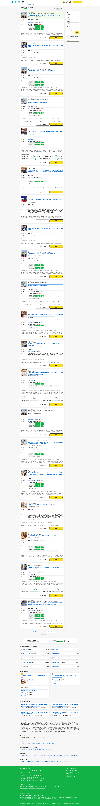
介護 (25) (53, 743)
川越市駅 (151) (66, 755)
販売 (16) (38, 743)
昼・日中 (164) (38, 749)
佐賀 (29, 780)
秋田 (36, 775)
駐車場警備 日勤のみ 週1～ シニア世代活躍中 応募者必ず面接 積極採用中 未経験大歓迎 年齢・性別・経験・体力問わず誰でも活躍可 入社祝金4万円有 (45, 603)
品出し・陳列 (25, 649)
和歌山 (38, 773)
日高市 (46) (71, 761)
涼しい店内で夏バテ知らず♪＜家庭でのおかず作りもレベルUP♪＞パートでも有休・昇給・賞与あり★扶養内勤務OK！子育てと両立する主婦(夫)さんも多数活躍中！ (45, 473)
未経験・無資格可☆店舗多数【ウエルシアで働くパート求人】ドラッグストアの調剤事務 (45, 45)
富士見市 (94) (53, 761)
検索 (77, 32)
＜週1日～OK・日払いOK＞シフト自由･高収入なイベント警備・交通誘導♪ (44, 567)
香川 (39, 778)
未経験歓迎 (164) (24, 749)
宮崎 (37, 780)
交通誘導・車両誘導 (27, 662)
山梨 (35, 777)
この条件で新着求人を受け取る (74, 36)
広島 (33, 778)
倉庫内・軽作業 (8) (31, 743)
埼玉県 (29, 22)
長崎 (31, 780)
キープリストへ (73, 40)
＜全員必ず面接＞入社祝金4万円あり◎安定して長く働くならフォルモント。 (44, 15)
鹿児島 (40, 780)
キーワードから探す (24, 788)
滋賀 (33, 773)
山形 (38, 775)
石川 (31, 777)
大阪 (27, 773)
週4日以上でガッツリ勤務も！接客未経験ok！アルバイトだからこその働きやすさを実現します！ (45, 344)
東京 (27, 770)
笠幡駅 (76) (41, 755)
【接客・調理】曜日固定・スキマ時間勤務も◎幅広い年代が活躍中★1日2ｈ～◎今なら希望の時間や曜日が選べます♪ (45, 373)
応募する (56, 37)
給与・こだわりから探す (52, 786)
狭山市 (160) (42, 761)
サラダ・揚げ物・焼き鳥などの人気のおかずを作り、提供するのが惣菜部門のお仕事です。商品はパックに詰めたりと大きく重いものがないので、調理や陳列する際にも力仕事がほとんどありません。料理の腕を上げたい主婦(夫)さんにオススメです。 (42, 494)
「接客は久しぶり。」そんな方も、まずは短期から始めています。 (42, 504)
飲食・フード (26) (24, 743)
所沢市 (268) (37, 761)
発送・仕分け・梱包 (27, 658)
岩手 (32, 775)
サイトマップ (48, 803)
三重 (31, 772)
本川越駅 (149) (53, 755)
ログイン (86, 2)
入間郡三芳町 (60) (31, 762)
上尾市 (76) (48, 761)
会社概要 (22, 803)
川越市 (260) (31, 761)
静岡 (29, 772)
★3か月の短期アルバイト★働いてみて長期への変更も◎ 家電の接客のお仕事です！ (45, 200)
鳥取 (27, 778)
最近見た (64, 2)
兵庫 (29, 773)
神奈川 (30, 770)
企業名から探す (60, 786)
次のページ (50, 631)
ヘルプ (60, 1)
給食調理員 (55, 653)
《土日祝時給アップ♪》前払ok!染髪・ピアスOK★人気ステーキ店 (42, 535)
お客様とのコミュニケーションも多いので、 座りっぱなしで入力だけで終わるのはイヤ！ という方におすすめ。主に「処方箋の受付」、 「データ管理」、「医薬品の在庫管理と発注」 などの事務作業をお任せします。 (42, 59)
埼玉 (32, 770)
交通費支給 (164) (31, 749)
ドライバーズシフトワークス (71, 770)
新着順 (62, 8)
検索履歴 (70, 2)
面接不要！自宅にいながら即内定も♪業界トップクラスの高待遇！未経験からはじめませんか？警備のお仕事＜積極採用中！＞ (45, 101)
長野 (37, 777)
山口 (35, 778)
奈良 (35, 773)
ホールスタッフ (56, 666)
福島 (40, 775)
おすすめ (58, 8)
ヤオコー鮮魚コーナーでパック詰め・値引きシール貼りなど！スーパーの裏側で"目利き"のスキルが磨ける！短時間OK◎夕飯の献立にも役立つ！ (45, 315)
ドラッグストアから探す (40, 788)
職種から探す (37, 786)
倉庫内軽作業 (56, 658)
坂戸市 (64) (59, 761)
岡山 (31, 778)
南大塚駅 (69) (46, 755)
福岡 (27, 780)
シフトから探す (44, 786)
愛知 (27, 772)
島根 (29, 778)
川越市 (31, 22)
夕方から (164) (44, 749)
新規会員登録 (77, 2)
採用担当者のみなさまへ (56, 803)
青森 (30, 775)
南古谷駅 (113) (23, 755)
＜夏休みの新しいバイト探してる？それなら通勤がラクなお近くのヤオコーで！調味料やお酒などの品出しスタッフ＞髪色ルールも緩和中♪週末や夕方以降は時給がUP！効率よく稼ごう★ (45, 170)
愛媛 (41, 778)
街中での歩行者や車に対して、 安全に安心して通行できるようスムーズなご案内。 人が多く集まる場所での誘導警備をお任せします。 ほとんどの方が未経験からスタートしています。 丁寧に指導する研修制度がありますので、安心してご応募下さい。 (42, 121)
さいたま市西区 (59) (24, 761)
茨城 (36, 770)
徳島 (37, 778)
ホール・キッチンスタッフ (28, 653)
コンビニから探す (32, 788)
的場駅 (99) (36, 755)
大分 (35, 780)
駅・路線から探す (31, 786)
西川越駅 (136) (30, 755)
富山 (29, 777)
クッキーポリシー (42, 803)
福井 (33, 777)
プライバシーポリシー (35, 803)
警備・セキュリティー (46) (46, 743)
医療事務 (24, 666)
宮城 (34, 775)
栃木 (38, 770)
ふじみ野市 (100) (24, 762)
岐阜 (33, 772)
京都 (31, 773)
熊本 (33, 780)
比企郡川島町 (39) (39, 762)
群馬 (40, 770)
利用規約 (28, 803)
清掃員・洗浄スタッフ (57, 662)
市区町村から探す (23, 786)
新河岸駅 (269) (59, 755)
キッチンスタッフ (56, 649)
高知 (43, 778)
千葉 (34, 770)
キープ (67, 2)
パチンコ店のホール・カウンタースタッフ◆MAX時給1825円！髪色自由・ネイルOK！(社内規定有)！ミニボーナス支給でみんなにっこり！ (45, 132)
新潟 (27, 777)
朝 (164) (49, 749)
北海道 (28, 775)
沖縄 (42, 780)
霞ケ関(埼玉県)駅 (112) (74, 755)
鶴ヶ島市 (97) (65, 761)
